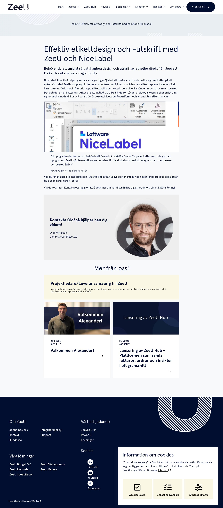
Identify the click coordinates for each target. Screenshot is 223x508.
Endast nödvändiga (168, 494)
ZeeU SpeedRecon (21, 474)
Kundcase (15, 440)
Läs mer (163, 470)
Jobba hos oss (18, 430)
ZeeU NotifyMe (19, 469)
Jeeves (72, 7)
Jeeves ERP (88, 430)
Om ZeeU (175, 7)
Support (46, 435)
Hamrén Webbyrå (31, 501)
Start (61, 7)
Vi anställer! (198, 7)
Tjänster (157, 7)
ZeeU (75, 24)
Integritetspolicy (51, 430)
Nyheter (140, 7)
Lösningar (121, 7)
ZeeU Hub (90, 7)
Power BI (106, 7)
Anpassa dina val (198, 494)
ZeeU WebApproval (53, 464)
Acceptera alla (137, 494)
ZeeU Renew (49, 469)
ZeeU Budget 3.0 (20, 464)
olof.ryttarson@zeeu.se (63, 236)
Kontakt (14, 435)
